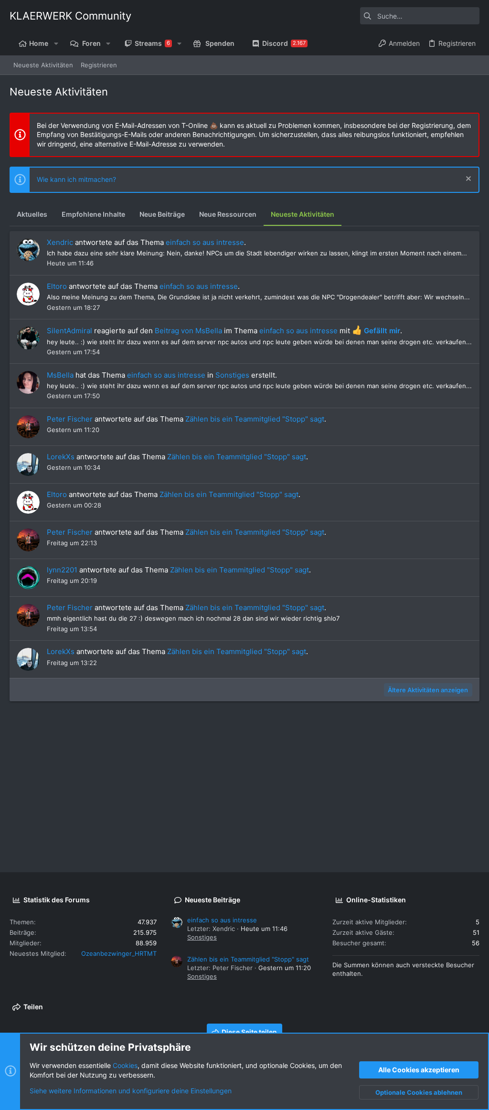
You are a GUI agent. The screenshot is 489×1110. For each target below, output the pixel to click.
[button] (55, 43)
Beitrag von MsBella (188, 330)
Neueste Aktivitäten (302, 214)
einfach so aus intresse (205, 242)
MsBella (60, 375)
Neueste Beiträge (212, 900)
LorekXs (60, 456)
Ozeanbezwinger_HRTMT (119, 953)
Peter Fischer (70, 418)
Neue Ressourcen (227, 214)
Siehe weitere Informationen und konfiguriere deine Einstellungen (131, 1091)
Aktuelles (32, 214)
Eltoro (57, 286)
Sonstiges (232, 375)
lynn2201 (62, 569)
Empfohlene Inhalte (93, 214)
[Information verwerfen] (467, 180)
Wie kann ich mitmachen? (76, 179)
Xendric (60, 242)
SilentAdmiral (69, 330)
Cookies (125, 1065)
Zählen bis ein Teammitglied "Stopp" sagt (254, 418)
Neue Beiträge (162, 214)
